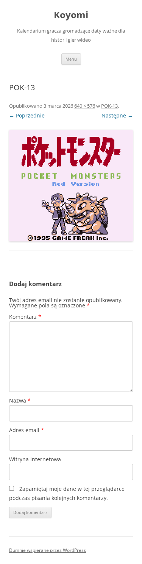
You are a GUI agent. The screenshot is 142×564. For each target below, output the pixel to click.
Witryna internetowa (35, 459)
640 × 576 (84, 105)
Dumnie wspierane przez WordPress (47, 550)
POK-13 (109, 105)
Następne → (117, 115)
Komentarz (25, 316)
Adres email (26, 430)
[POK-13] (71, 185)
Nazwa (20, 400)
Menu (71, 59)
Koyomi (71, 15)
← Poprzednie (27, 115)
